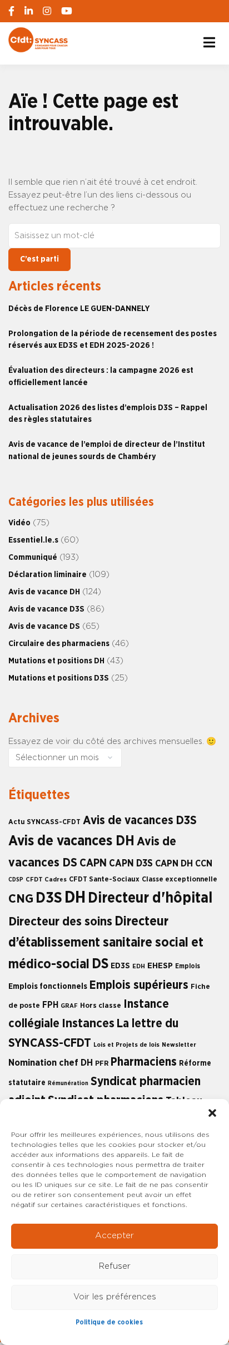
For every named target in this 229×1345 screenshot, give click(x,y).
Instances (88, 1023)
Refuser (115, 1266)
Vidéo (19, 523)
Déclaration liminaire (47, 574)
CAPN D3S (131, 863)
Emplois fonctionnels (47, 986)
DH (75, 898)
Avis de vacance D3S (46, 609)
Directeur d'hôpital (150, 898)
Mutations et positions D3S (58, 678)
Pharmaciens (144, 1062)
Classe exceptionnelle (179, 879)
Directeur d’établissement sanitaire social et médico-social (105, 943)
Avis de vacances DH (71, 841)
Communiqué (32, 557)
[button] (212, 1113)
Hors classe (100, 1005)
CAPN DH (174, 863)
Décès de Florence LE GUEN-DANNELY (79, 308)
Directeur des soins (60, 921)
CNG (20, 899)
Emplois (187, 966)
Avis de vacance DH (44, 592)
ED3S (120, 966)
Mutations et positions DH (56, 661)
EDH (138, 966)
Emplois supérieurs (138, 985)
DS (100, 964)
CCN (203, 863)
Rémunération (68, 1083)
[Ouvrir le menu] (209, 42)
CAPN (93, 863)
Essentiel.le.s (33, 540)
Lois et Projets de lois (126, 1045)
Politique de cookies (109, 1322)
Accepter (114, 1235)
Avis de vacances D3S (140, 820)
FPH (50, 1005)
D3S (49, 898)
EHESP (160, 966)
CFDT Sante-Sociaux (104, 879)
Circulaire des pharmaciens (58, 643)
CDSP (15, 879)
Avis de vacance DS (44, 626)
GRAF (69, 1006)
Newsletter (179, 1045)
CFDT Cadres (46, 879)
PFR (101, 1063)
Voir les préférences (114, 1297)
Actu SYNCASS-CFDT (44, 822)
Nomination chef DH (50, 1062)
